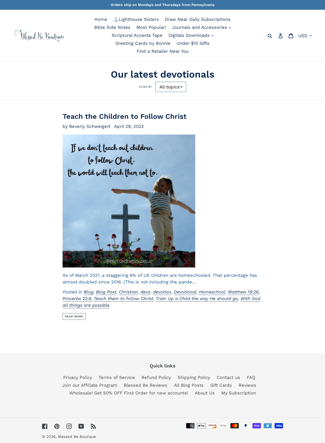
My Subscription (238, 393)
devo (145, 292)
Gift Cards (221, 385)
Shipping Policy (194, 377)
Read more (74, 316)
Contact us (228, 377)
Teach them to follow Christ (123, 298)
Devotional (185, 292)
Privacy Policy (77, 377)
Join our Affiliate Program (89, 385)
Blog (88, 292)
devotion (162, 292)
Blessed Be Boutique (77, 436)
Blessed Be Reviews (145, 385)
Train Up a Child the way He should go (197, 298)
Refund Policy (156, 377)
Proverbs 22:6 (77, 298)
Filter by (145, 86)
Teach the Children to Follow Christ (125, 116)
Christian (128, 292)
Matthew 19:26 (243, 292)
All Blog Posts (189, 385)
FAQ (251, 377)
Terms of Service (117, 377)
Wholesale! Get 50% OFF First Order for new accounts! (128, 393)
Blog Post (106, 292)
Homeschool (212, 292)
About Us (205, 393)
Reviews (247, 385)
